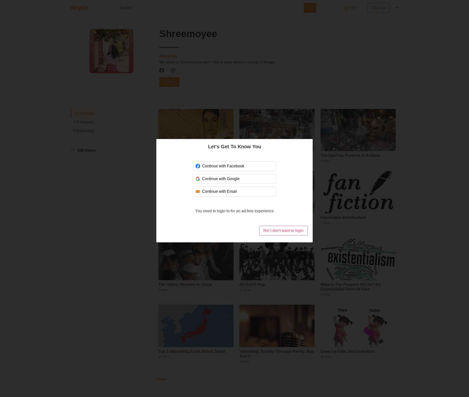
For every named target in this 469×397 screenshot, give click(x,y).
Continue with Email (219, 191)
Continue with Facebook (223, 166)
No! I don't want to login (283, 230)
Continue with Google (221, 179)
